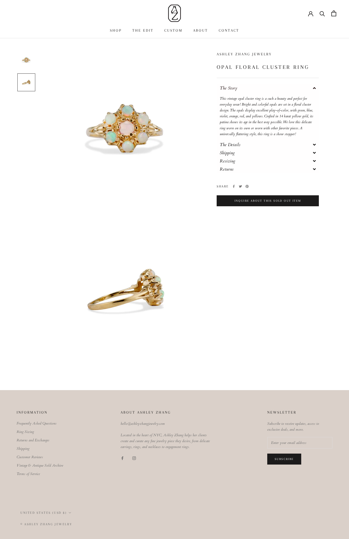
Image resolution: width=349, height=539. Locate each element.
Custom (173, 30)
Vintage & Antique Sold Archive (40, 465)
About (200, 30)
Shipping (23, 448)
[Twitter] (240, 186)
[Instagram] (134, 458)
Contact (229, 30)
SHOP (116, 30)
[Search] (322, 13)
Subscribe (284, 459)
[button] (268, 88)
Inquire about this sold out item (268, 200)
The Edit (143, 30)
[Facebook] (233, 186)
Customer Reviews (30, 457)
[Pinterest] (247, 186)
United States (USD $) (43, 513)
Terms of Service (28, 473)
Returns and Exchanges (33, 440)
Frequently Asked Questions (36, 423)
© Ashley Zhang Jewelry (46, 524)
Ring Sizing (25, 431)
